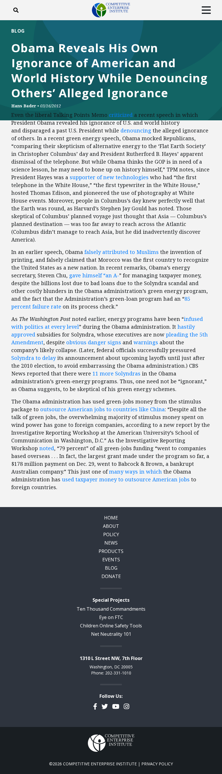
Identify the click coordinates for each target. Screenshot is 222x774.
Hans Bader (23, 106)
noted (46, 448)
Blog (18, 31)
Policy (111, 534)
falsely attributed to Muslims (121, 251)
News (111, 543)
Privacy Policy (157, 763)
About (111, 526)
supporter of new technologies (109, 177)
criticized (121, 114)
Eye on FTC (111, 617)
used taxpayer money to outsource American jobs (126, 479)
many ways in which (135, 471)
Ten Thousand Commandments (111, 609)
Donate (111, 576)
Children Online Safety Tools (111, 625)
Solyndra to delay (33, 357)
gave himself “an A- (94, 275)
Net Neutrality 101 (111, 634)
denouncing (136, 130)
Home (111, 518)
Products (111, 551)
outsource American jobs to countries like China (102, 409)
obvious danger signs (93, 342)
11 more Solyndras (116, 373)
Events (111, 559)
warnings (146, 342)
